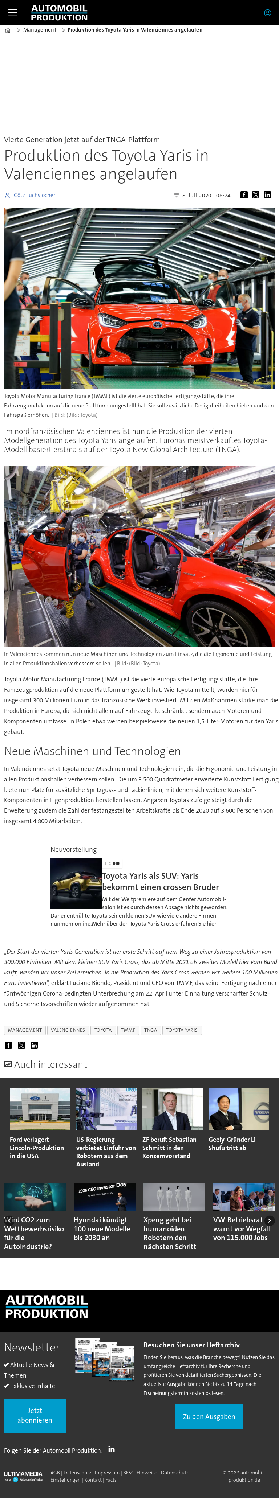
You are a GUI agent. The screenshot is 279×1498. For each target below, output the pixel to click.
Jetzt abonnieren (34, 1415)
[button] (9, 1220)
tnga (150, 1030)
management (25, 1030)
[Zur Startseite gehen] (59, 12)
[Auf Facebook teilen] (245, 195)
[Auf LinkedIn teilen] (268, 195)
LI (113, 1449)
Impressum (107, 1472)
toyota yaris (182, 1030)
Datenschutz (77, 1472)
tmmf (128, 1030)
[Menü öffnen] (13, 13)
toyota (103, 1030)
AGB (55, 1472)
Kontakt (93, 1480)
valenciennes (68, 1030)
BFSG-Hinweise (140, 1472)
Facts (111, 1480)
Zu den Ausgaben (209, 1416)
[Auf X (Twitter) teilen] (257, 195)
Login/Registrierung (269, 12)
